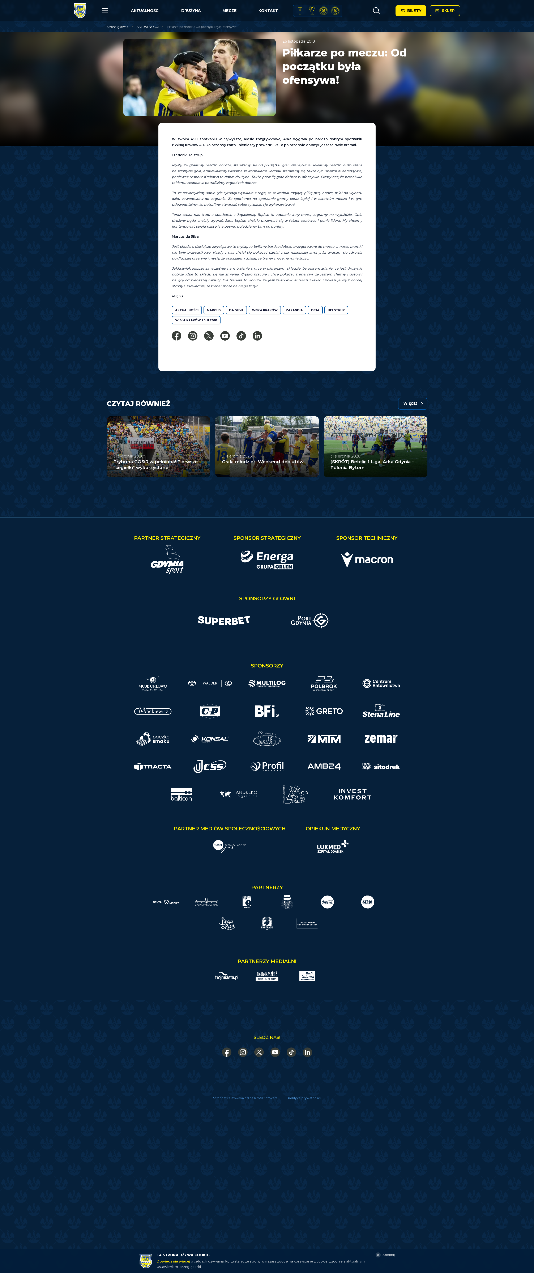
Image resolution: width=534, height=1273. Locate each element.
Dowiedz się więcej (173, 1261)
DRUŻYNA (191, 10)
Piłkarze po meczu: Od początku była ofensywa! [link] (202, 27)
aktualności (186, 310)
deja (315, 310)
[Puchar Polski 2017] (312, 11)
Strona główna (117, 27)
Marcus (214, 310)
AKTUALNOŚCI (145, 10)
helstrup (336, 310)
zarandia (294, 310)
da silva (236, 310)
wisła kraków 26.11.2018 (196, 320)
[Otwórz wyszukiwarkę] (376, 11)
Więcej (410, 404)
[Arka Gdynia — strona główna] (80, 10)
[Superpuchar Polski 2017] (323, 11)
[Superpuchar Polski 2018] (335, 11)
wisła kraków (265, 310)
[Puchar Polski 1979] (300, 11)
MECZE (230, 10)
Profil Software (266, 1098)
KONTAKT (268, 10)
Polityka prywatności (304, 1098)
